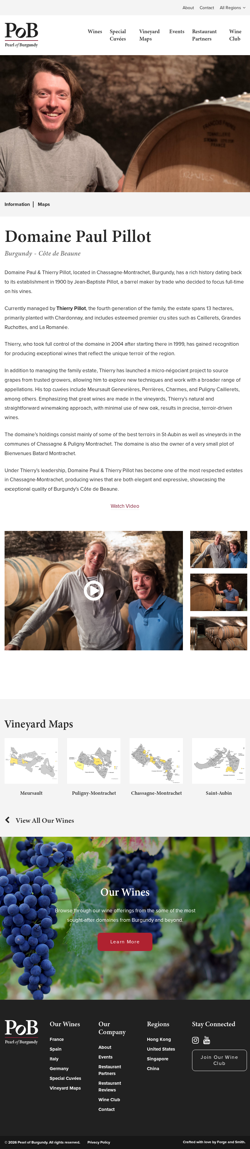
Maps (44, 204)
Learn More (125, 942)
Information (17, 204)
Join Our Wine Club (219, 1060)
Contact (207, 7)
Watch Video (125, 506)
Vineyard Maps (149, 35)
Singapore (157, 1059)
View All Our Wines (45, 820)
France (57, 1039)
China (153, 1068)
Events (176, 31)
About (188, 7)
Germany (59, 1068)
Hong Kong (159, 1039)
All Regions (230, 7)
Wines (95, 31)
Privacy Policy (99, 1142)
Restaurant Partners (204, 35)
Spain (56, 1049)
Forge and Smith (231, 1142)
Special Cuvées (118, 35)
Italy (54, 1059)
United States (161, 1049)
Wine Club (235, 35)
